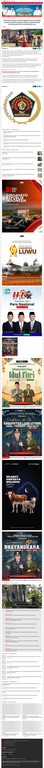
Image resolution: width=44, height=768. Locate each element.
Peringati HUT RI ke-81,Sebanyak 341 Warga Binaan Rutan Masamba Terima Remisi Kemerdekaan (22, 146)
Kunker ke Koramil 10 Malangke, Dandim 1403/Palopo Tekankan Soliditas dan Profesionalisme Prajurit (20, 628)
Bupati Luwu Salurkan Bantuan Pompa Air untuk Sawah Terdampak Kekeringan (17, 163)
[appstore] (5, 754)
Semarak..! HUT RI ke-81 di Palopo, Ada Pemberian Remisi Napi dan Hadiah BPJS (20, 624)
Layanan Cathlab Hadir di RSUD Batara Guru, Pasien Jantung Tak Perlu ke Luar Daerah (24, 656)
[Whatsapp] (7, 750)
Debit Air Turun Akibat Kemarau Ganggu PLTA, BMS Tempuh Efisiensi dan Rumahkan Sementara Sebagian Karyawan (21, 132)
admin (3, 26)
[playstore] (11, 754)
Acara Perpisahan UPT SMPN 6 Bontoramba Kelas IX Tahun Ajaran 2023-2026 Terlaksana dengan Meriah (21, 691)
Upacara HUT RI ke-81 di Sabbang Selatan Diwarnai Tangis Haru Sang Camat (20, 615)
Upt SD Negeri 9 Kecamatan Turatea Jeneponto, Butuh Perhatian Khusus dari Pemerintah (19, 695)
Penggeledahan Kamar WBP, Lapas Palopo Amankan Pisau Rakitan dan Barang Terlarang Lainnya (22, 143)
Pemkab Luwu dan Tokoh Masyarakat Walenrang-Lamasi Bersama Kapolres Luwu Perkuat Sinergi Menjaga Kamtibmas (23, 650)
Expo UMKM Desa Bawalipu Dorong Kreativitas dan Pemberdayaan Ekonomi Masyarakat (19, 687)
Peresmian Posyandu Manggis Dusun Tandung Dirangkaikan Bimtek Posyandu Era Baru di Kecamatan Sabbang (24, 672)
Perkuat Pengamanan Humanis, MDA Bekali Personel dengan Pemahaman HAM (10, 734)
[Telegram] (39, 48)
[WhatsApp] (37, 48)
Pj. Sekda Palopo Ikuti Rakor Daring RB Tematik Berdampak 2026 (15, 139)
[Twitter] (35, 48)
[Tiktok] (14, 750)
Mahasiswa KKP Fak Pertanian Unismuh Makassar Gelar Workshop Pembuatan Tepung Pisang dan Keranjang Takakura (22, 637)
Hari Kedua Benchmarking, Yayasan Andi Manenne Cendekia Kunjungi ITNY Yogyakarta (32, 734)
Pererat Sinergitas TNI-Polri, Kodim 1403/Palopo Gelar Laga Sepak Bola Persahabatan (19, 169)
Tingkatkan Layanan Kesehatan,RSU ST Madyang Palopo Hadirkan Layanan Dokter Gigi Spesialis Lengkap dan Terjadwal (24, 677)
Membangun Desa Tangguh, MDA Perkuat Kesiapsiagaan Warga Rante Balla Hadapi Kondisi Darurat (32, 717)
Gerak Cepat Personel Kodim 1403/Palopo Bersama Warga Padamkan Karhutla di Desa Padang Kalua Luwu (19, 158)
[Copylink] (41, 48)
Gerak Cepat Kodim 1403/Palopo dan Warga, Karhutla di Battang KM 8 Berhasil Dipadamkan (17, 153)
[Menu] (2, 1)
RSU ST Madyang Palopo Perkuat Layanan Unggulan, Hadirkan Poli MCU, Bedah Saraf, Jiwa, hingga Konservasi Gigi (23, 667)
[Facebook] (33, 48)
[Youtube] (12, 750)
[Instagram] (10, 750)
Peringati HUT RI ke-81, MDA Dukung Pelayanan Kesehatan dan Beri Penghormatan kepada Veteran (11, 717)
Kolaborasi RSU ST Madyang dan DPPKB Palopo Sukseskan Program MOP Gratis (22, 661)
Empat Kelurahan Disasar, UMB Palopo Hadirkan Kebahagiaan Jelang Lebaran (17, 698)
